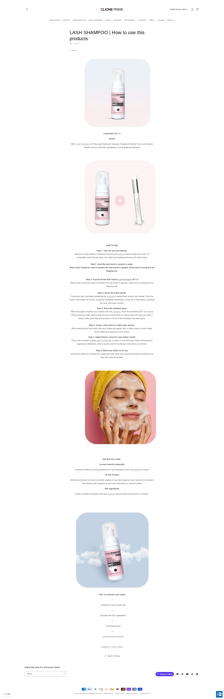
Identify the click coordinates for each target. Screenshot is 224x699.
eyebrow (111, 494)
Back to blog (114, 656)
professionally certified (113, 636)
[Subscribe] (63, 674)
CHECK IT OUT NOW (112, 647)
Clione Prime (84, 693)
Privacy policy (119, 693)
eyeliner (121, 254)
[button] (27, 9)
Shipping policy (145, 693)
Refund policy (108, 693)
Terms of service (132, 693)
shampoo (111, 296)
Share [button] (74, 50)
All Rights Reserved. (95, 693)
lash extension (136, 470)
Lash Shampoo (82, 144)
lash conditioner (104, 340)
